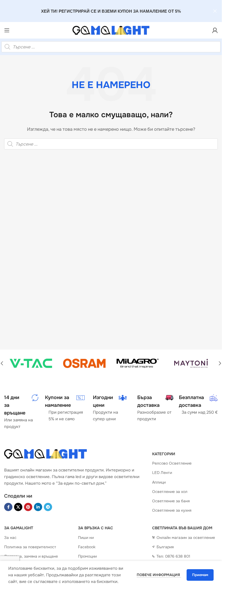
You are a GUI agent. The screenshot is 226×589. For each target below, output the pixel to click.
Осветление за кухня (171, 510)
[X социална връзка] (18, 507)
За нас (10, 537)
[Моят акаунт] (214, 30)
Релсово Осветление (172, 463)
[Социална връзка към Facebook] (8, 507)
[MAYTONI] (191, 363)
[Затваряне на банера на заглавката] (215, 11)
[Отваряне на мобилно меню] (6, 30)
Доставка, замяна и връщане (31, 556)
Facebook (86, 546)
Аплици (159, 482)
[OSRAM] (84, 363)
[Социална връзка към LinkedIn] (38, 507)
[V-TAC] (31, 363)
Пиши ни (86, 537)
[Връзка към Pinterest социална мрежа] (28, 507)
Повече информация (159, 574)
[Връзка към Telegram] (48, 507)
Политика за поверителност (30, 546)
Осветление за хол (169, 491)
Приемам (200, 574)
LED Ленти (162, 472)
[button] (219, 363)
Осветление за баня (171, 500)
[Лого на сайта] (111, 30)
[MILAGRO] (138, 363)
